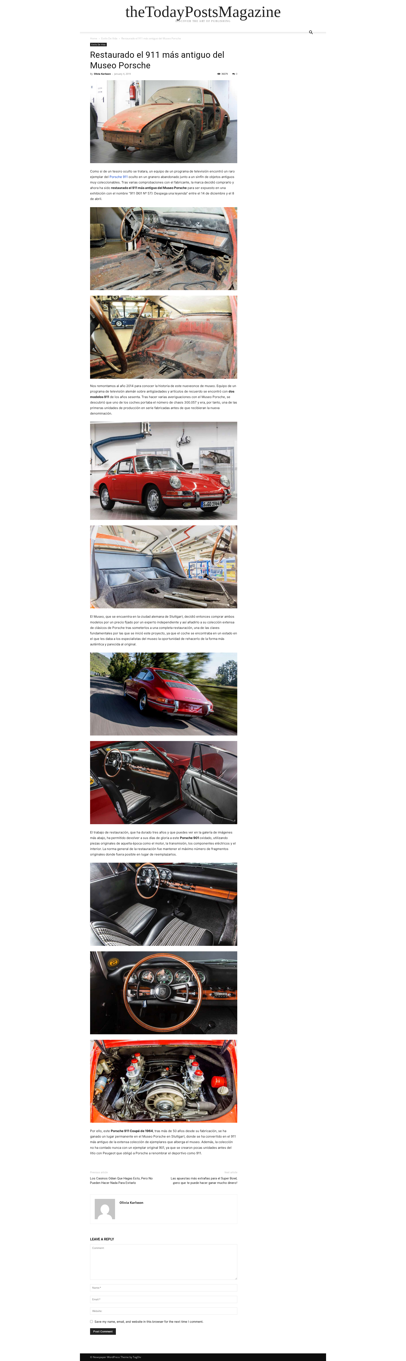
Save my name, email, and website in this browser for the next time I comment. (149, 1321)
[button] (311, 33)
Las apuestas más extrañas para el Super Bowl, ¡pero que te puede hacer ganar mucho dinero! (204, 1180)
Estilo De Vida (109, 38)
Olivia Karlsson (102, 73)
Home (93, 38)
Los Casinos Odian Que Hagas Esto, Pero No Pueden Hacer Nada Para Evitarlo (121, 1180)
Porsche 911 (119, 177)
